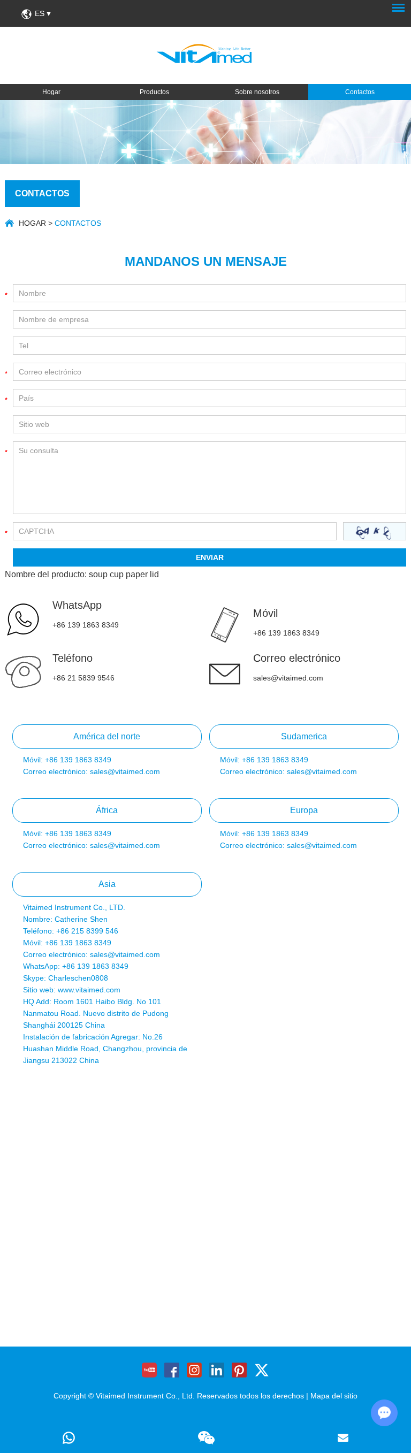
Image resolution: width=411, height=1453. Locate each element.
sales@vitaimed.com (288, 678)
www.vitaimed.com (89, 989)
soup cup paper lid (124, 574)
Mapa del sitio (333, 1395)
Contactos (360, 92)
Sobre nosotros (257, 92)
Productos (154, 92)
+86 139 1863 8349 (85, 625)
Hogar (51, 92)
